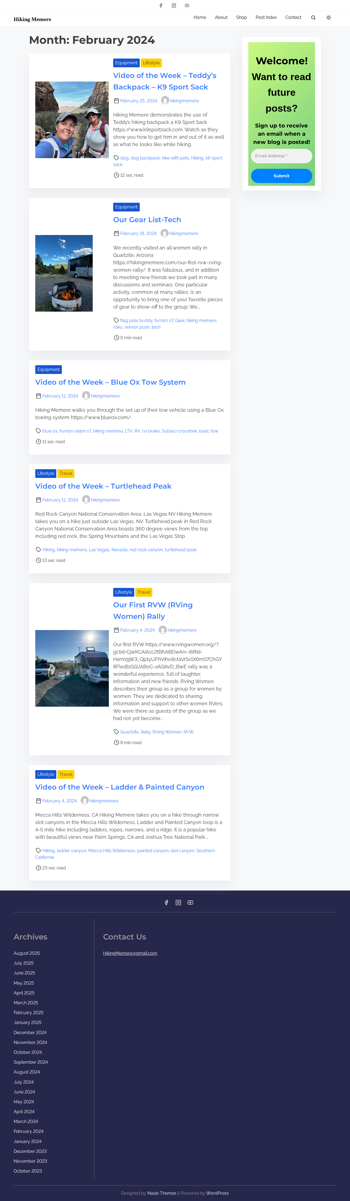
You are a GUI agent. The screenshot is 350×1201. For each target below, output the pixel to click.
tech (156, 327)
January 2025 (28, 1022)
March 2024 (26, 1121)
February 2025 (28, 1012)
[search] (313, 18)
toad (203, 431)
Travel (66, 473)
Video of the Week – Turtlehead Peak (103, 486)
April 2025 (24, 993)
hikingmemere (184, 100)
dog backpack (145, 158)
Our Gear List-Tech (147, 219)
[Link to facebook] (160, 5)
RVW (188, 732)
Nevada (119, 549)
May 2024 (24, 1101)
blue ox (49, 431)
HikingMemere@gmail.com (130, 953)
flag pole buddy (136, 320)
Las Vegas (99, 549)
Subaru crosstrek (179, 431)
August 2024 (27, 1072)
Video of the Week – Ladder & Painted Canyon (120, 787)
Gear (179, 320)
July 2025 (24, 963)
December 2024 (30, 1032)
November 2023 (30, 1161)
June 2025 (24, 973)
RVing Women (167, 732)
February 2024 (28, 1131)
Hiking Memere (32, 19)
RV (137, 431)
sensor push (137, 327)
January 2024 (28, 1141)
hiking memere (201, 320)
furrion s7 (163, 320)
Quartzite (129, 732)
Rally (145, 732)
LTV (128, 431)
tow (214, 431)
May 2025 (24, 983)
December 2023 (30, 1151)
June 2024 (24, 1092)
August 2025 (27, 953)
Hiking (197, 158)
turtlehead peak (181, 549)
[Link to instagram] (173, 5)
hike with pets (175, 158)
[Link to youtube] (187, 5)
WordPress (217, 1193)
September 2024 (31, 1062)
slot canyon (182, 850)
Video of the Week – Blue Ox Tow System (110, 382)
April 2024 (24, 1111)
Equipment (126, 62)
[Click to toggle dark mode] (328, 18)
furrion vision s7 (75, 431)
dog (124, 158)
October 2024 (28, 1052)
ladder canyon (71, 850)
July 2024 (24, 1082)
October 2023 (28, 1171)
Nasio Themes (162, 1193)
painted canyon (152, 850)
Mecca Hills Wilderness (111, 850)
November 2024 (30, 1042)
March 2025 (26, 1002)
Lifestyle (151, 62)
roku (117, 327)
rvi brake (151, 431)
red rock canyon (146, 549)
